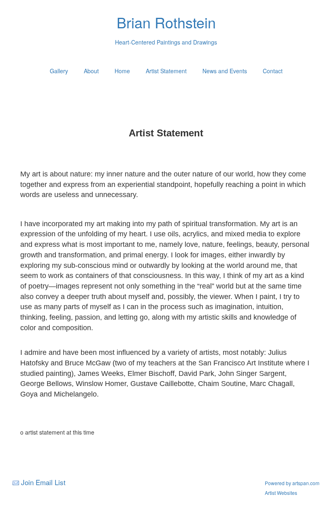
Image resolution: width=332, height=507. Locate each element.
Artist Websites (281, 492)
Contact (273, 71)
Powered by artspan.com (292, 482)
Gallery (59, 71)
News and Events (224, 71)
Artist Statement (166, 71)
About (91, 71)
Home (122, 71)
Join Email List (43, 482)
